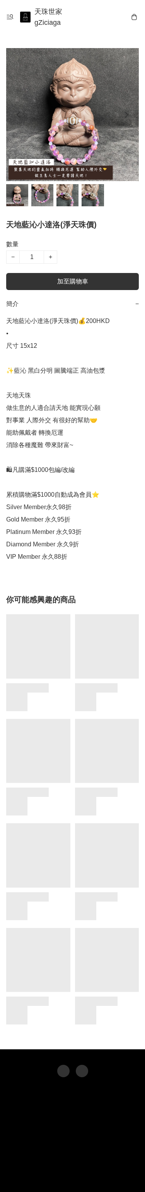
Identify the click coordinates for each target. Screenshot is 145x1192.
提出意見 (72, 1175)
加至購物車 (72, 281)
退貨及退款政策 (77, 1159)
